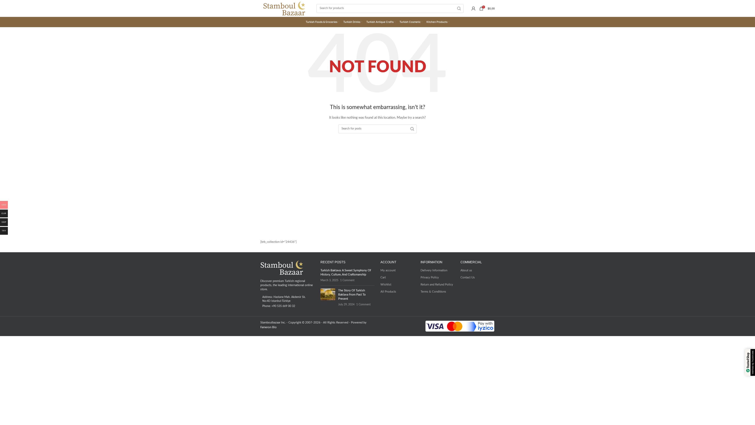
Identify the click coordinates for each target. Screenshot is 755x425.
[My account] (473, 8)
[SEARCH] (459, 8)
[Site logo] (284, 8)
